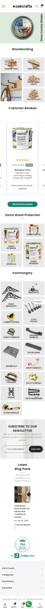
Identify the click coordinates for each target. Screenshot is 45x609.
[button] (20, 197)
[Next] (29, 494)
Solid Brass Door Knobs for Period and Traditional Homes (22, 511)
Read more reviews (22, 204)
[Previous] (16, 494)
